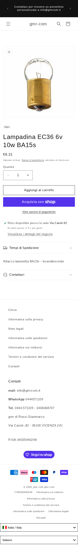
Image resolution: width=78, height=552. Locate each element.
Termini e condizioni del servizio (31, 356)
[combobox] (39, 527)
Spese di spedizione (33, 160)
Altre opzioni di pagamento (39, 211)
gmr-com (38, 487)
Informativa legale (58, 511)
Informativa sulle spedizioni (27, 338)
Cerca (12, 309)
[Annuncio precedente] (7, 8)
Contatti (14, 366)
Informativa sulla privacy (25, 319)
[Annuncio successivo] (70, 8)
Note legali (16, 328)
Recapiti (41, 517)
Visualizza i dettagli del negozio (30, 234)
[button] (8, 23)
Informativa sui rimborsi (25, 347)
